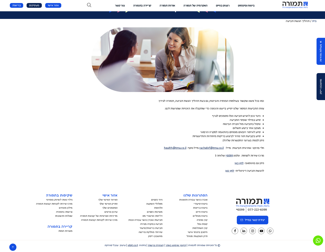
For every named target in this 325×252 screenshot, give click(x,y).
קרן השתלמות (200, 228)
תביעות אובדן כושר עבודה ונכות (145, 220)
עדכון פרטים (110, 212)
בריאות (16, 5)
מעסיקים (34, 5)
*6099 (240, 209)
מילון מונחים (65, 208)
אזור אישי (53, 5)
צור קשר (120, 6)
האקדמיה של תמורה (195, 6)
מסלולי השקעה (154, 204)
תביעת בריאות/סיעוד (150, 228)
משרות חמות (65, 231)
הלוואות (158, 208)
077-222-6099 (257, 209)
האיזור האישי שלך (107, 200)
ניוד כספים (156, 200)
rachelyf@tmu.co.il (211, 148)
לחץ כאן (239, 163)
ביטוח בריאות (200, 208)
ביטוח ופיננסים (246, 6)
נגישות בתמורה (64, 212)
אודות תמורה (167, 6)
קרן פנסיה (202, 220)
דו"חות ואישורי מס (152, 216)
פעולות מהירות (321, 53)
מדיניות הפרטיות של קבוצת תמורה (98, 216)
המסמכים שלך (109, 208)
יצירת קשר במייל (255, 220)
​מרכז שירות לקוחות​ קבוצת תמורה (99, 220)
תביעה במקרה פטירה (151, 224)
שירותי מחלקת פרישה (150, 232)
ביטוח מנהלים (200, 216)
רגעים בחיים (223, 6)
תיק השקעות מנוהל (197, 236)
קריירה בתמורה (142, 6)
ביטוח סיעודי (201, 204)
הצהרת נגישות (155, 245)
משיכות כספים (154, 212)
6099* (229, 156)
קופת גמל (202, 224)
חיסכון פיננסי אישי (198, 232)
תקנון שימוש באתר (175, 245)
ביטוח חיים (202, 212)
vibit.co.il (133, 245)
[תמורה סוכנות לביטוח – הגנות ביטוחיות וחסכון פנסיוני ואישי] (295, 7)
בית (314, 21)
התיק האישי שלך (108, 204)
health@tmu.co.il (175, 148)
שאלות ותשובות (64, 216)
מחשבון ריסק (321, 86)
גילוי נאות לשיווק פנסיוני (59, 200)
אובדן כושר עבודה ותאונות (193, 200)
